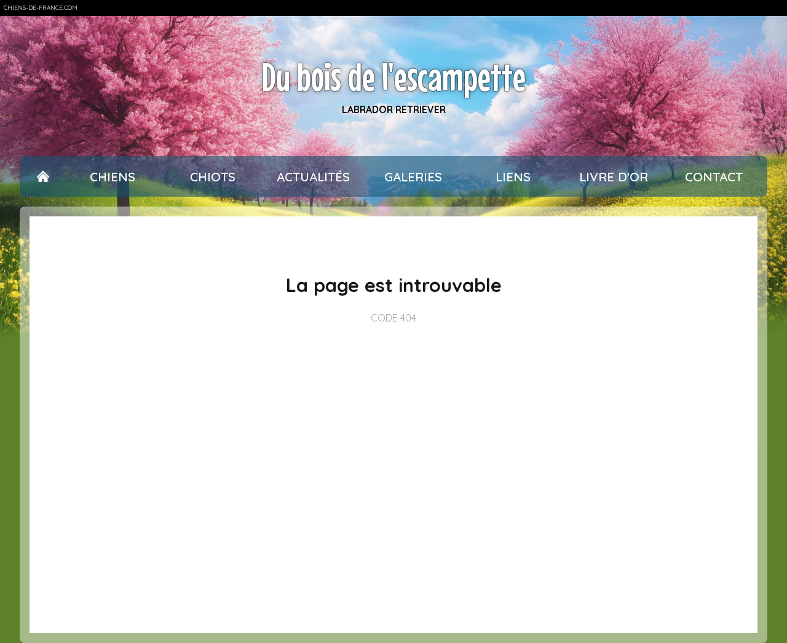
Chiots (212, 176)
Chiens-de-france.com (40, 8)
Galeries (413, 176)
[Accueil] (43, 176)
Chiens (112, 176)
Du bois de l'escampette (394, 76)
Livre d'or (613, 176)
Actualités (313, 176)
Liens (513, 176)
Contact (714, 176)
